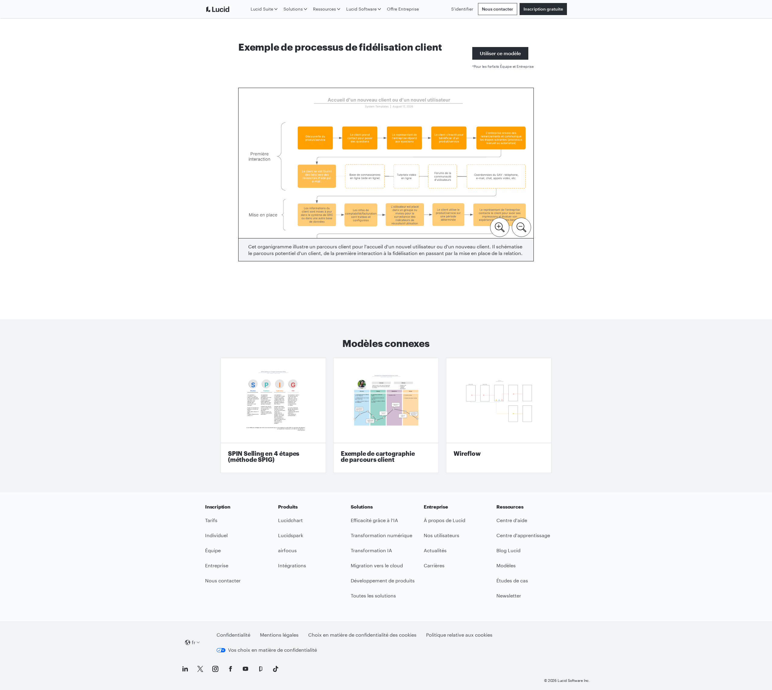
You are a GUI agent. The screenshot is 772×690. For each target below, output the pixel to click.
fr (193, 642)
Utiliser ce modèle (500, 53)
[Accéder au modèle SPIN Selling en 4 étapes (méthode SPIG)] (273, 415)
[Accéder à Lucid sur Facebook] (230, 669)
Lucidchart (290, 520)
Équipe (213, 550)
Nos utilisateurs (441, 535)
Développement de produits (383, 580)
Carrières (434, 565)
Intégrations (292, 565)
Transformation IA (371, 550)
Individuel (216, 535)
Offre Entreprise (403, 8)
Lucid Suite (262, 8)
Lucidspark (290, 535)
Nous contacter (497, 8)
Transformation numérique (381, 535)
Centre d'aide (511, 520)
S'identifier (462, 8)
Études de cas (512, 580)
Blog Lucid (508, 550)
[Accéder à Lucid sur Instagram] (215, 669)
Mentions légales (279, 635)
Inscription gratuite (543, 8)
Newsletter (508, 595)
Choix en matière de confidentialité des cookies (362, 635)
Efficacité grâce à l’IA (374, 520)
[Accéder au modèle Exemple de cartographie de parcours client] (386, 415)
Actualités (435, 550)
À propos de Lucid (444, 520)
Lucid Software (361, 8)
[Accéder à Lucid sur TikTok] (276, 669)
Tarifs (211, 520)
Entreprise (216, 565)
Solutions (293, 8)
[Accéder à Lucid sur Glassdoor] (261, 669)
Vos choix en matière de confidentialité (272, 650)
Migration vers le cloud (377, 565)
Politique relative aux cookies (459, 635)
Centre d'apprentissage (523, 535)
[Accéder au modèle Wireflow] (498, 415)
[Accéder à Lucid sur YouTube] (245, 669)
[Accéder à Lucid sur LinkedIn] (185, 669)
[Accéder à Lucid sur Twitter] (200, 669)
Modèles (506, 565)
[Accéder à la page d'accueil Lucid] (226, 9)
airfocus (287, 550)
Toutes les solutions (373, 595)
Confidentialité (233, 635)
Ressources (324, 8)
